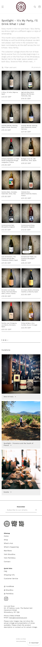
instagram (6, 599)
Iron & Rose (7, 524)
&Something (23, 641)
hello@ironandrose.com (18, 618)
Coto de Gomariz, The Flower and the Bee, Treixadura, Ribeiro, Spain (10, 258)
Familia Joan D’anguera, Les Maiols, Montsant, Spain (9, 324)
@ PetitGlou (9, 594)
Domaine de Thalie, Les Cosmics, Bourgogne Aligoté (28, 258)
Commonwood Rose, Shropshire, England (28, 226)
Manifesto (8, 551)
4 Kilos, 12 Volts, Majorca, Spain (10, 93)
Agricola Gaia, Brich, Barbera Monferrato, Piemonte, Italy (27, 94)
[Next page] (7, 340)
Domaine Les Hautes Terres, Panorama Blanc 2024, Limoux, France (9, 291)
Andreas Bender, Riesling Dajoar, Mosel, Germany (9, 126)
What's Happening (11, 547)
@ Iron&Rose (9, 586)
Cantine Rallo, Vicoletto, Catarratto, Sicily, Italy (9, 192)
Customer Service (11, 578)
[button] (2, 6)
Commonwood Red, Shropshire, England (8, 226)
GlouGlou (14, 524)
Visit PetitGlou (10, 558)
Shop (6, 540)
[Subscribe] (34, 510)
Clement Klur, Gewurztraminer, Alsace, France (29, 193)
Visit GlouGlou (9, 554)
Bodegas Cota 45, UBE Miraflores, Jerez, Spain (29, 159)
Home (6, 536)
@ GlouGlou (8, 590)
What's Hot (8, 543)
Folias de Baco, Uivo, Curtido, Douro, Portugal (29, 324)
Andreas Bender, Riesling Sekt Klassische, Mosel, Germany (29, 127)
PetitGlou (21, 524)
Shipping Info (9, 575)
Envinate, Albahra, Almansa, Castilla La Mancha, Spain (30, 290)
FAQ (5, 571)
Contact (7, 561)
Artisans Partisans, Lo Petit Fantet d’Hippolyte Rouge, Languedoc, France (10, 160)
